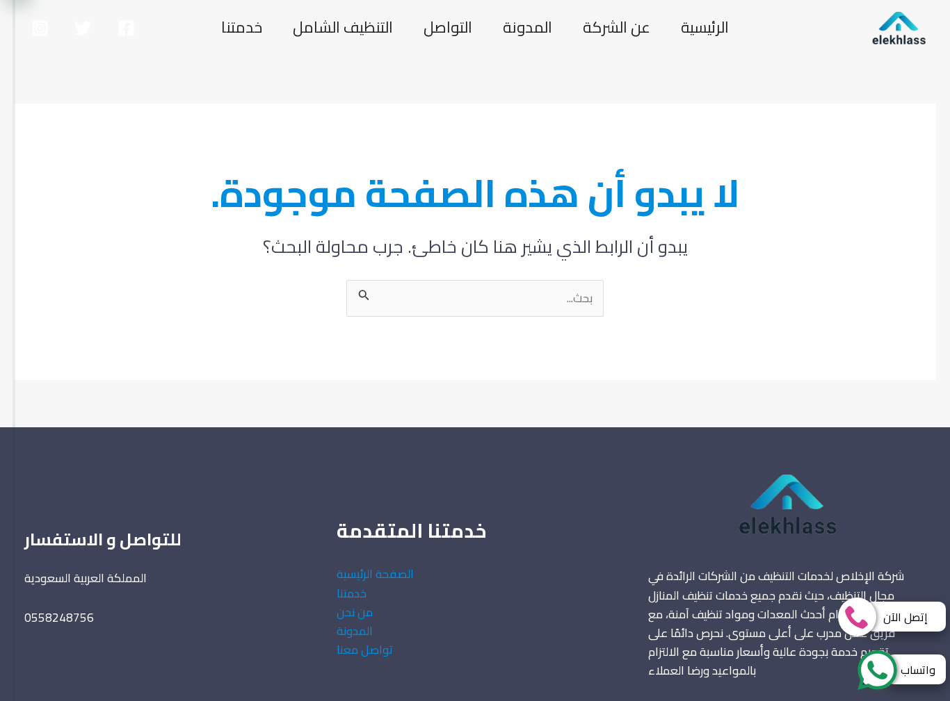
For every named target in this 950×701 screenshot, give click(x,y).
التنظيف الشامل (343, 27)
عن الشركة (616, 27)
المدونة (527, 27)
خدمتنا (241, 27)
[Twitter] (83, 28)
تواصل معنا (365, 649)
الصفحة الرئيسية (375, 574)
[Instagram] (40, 28)
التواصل (448, 27)
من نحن (355, 612)
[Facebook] (126, 28)
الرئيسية (705, 27)
